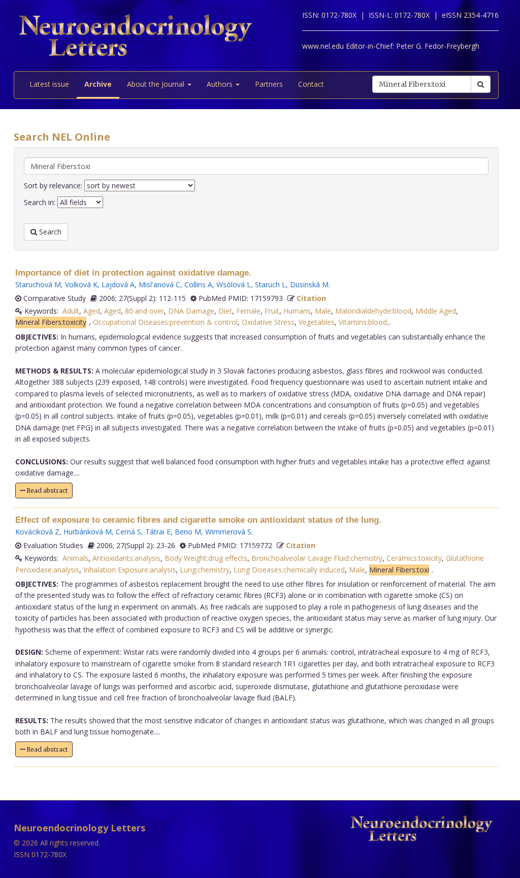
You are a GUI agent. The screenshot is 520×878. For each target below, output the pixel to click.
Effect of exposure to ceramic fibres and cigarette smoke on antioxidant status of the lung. (198, 520)
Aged (91, 311)
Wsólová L (233, 284)
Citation (311, 298)
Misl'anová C (159, 284)
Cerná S (128, 531)
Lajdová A (118, 284)
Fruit (272, 311)
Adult (70, 311)
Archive (98, 84)
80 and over (144, 311)
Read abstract (46, 490)
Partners (269, 84)
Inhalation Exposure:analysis (129, 570)
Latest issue (49, 84)
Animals (75, 558)
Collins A (198, 284)
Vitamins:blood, (364, 322)
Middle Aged (435, 311)
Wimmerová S (228, 531)
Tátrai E (158, 531)
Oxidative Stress (268, 322)
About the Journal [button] (156, 84)
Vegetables (317, 322)
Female (248, 311)
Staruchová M (38, 284)
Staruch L (270, 284)
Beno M (188, 531)
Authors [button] (221, 84)
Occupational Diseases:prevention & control (165, 322)
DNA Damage (191, 311)
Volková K (81, 284)
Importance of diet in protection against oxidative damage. (133, 273)
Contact (311, 84)
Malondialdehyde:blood (373, 311)
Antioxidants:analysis (126, 558)
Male (323, 311)
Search (49, 232)
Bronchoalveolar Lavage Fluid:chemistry (316, 558)
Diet (225, 311)
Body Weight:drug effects (206, 558)
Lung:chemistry (205, 570)
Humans (297, 311)
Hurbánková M (87, 531)
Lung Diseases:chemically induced (289, 570)
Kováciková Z (37, 531)
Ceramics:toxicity (414, 558)
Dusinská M (309, 284)
